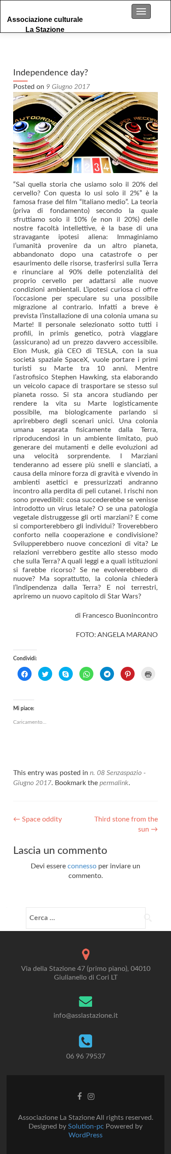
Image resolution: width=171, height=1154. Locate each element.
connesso (82, 866)
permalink (114, 782)
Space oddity (37, 819)
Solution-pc (87, 1126)
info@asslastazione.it (85, 1015)
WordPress (85, 1135)
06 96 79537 (85, 1056)
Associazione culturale (45, 19)
